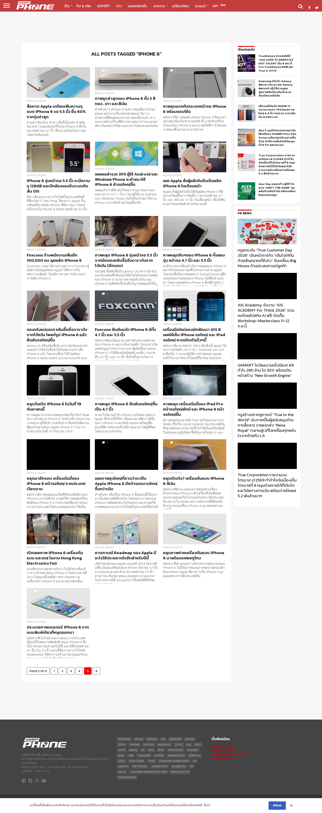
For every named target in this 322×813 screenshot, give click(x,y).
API (218, 6)
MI (194, 761)
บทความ (159, 6)
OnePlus (194, 755)
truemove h (159, 766)
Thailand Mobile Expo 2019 (148, 772)
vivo (198, 744)
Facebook (179, 766)
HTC (151, 750)
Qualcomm (136, 761)
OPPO (122, 744)
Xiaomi (189, 739)
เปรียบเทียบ (180, 6)
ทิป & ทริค (83, 6)
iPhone (134, 744)
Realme (193, 750)
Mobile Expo (176, 755)
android (175, 739)
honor (159, 755)
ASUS (121, 761)
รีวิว (67, 6)
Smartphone (127, 777)
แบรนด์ (200, 6)
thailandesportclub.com (230, 754)
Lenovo (123, 766)
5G (191, 766)
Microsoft (175, 750)
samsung (124, 739)
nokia (133, 750)
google (148, 744)
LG (142, 750)
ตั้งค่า (207, 805)
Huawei (152, 739)
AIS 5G (122, 772)
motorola (140, 766)
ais (163, 739)
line (130, 755)
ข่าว (119, 6)
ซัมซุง (121, 755)
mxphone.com (222, 746)
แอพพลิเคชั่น (137, 6)
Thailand (144, 755)
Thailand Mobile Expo (174, 761)
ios (189, 744)
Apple (139, 739)
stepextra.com (223, 750)
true (151, 761)
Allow (277, 805)
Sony (121, 750)
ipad (161, 750)
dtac (178, 744)
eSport (103, 6)
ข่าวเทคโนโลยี (221, 758)
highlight (164, 744)
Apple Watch (180, 772)
